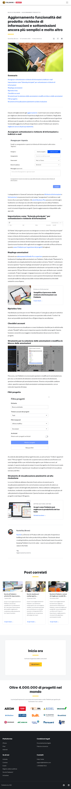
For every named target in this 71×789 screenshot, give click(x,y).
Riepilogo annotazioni (15, 88)
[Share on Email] (61, 38)
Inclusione (6, 775)
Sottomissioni (12, 197)
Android (5, 749)
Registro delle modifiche (10, 769)
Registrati (36, 664)
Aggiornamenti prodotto (31, 12)
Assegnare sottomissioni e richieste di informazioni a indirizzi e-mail (30, 79)
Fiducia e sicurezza (42, 746)
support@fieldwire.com (44, 762)
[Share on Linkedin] (53, 38)
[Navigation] (67, 2)
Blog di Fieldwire (14, 12)
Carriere (5, 762)
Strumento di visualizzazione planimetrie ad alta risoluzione (27, 102)
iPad (4, 746)
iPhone (5, 743)
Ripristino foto (13, 90)
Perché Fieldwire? (8, 772)
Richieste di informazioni (53, 194)
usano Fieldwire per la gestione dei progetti (27, 247)
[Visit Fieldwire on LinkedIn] (67, 785)
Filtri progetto (12, 99)
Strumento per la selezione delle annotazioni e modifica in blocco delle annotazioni (35, 96)
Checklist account (14, 93)
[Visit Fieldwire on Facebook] (62, 785)
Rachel (18, 535)
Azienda (5, 759)
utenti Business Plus (39, 200)
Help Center (40, 759)
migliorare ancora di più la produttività (20, 126)
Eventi (4, 765)
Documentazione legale (44, 743)
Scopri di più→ (8, 621)
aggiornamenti (32, 113)
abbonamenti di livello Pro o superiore (29, 256)
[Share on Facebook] (57, 38)
